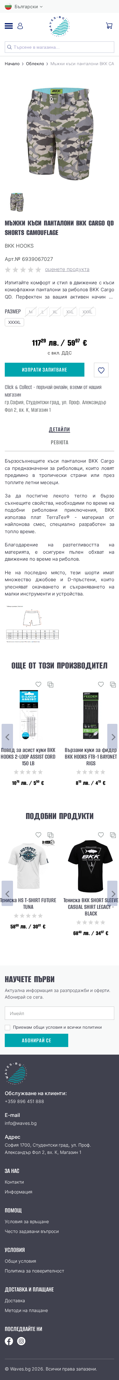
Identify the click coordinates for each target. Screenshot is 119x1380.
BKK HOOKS (19, 245)
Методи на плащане (26, 1310)
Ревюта (60, 442)
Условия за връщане (27, 1221)
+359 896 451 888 (24, 1101)
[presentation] (7, 736)
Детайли (59, 429)
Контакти (14, 1182)
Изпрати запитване (44, 369)
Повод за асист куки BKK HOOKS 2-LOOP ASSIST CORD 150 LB (28, 757)
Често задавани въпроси (32, 1231)
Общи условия (20, 1261)
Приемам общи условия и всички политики (57, 1027)
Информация (18, 1192)
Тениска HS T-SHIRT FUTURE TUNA (28, 903)
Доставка (15, 1300)
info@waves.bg (20, 1123)
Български (26, 6)
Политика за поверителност (34, 1271)
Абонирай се (36, 1040)
